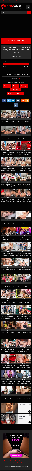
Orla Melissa (16, 90)
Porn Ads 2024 (14, 463)
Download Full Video (17, 41)
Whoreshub (18, 461)
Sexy (16, 86)
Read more (15, 78)
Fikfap (11, 1)
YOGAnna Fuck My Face (16, 93)
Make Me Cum (22, 404)
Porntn (15, 1)
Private (8, 86)
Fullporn (21, 1)
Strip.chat (21, 406)
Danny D (24, 86)
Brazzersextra (8, 461)
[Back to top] (27, 466)
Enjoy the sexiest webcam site (23, 415)
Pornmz (5, 1)
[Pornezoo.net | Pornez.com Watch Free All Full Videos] (13, 6)
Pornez (26, 1)
